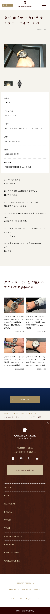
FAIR (6, 495)
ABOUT (25, 589)
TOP (6, 413)
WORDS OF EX (12, 561)
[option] (43, 612)
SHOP (7, 528)
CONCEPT (10, 504)
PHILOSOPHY (11, 553)
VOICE (7, 520)
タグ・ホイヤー (10, 115)
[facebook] (13, 458)
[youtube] (37, 458)
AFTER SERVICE (13, 536)
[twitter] (29, 458)
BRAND (8, 512)
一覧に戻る (25, 399)
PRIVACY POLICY (24, 583)
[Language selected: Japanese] (43, 611)
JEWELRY (12, 589)
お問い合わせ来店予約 (25, 470)
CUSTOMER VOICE (23, 413)
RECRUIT (9, 544)
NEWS (7, 487)
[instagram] (21, 458)
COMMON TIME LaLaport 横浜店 (17, 167)
